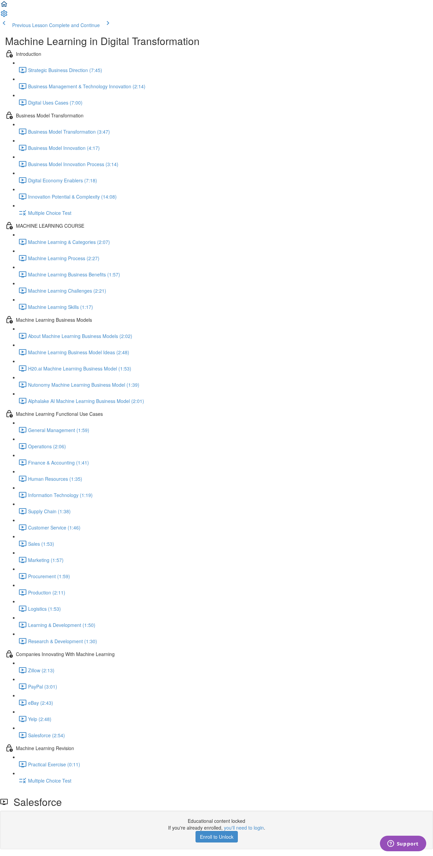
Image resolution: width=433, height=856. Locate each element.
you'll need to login (244, 827)
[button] (4, 6)
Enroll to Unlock (216, 836)
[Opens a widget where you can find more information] (403, 844)
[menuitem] (4, 15)
